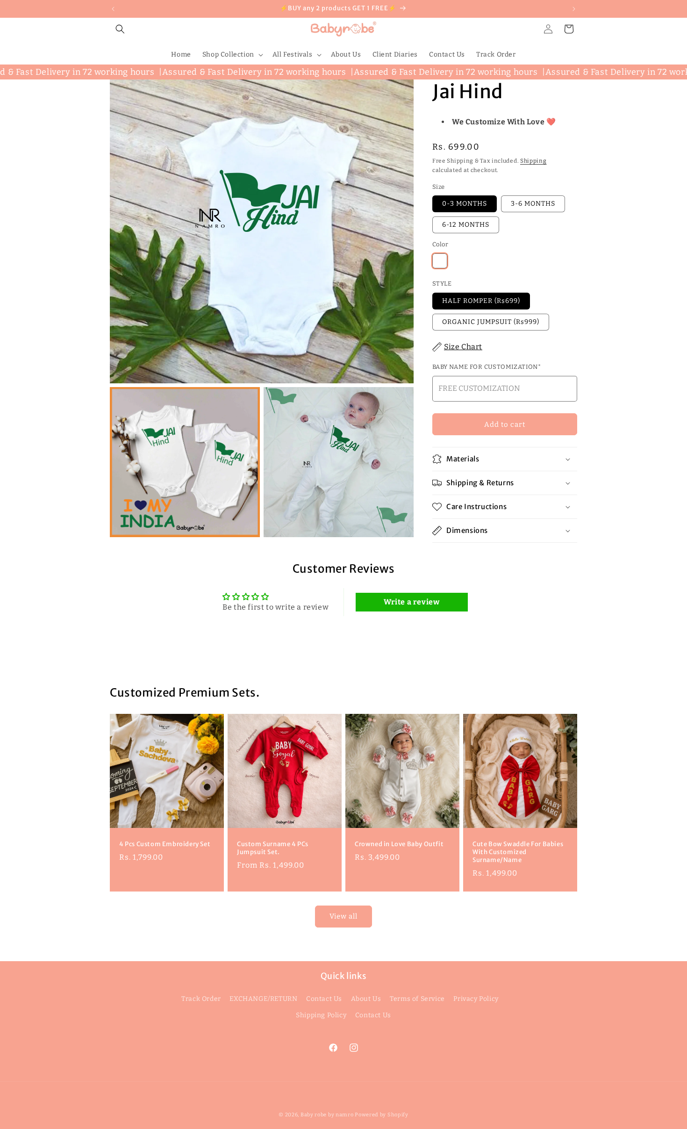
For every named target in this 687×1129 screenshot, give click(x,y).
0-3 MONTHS (464, 204)
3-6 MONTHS (533, 204)
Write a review (411, 601)
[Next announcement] (574, 9)
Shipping (533, 161)
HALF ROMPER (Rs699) (481, 301)
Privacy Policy (475, 999)
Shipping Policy (321, 1015)
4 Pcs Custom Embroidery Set (164, 844)
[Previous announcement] (113, 9)
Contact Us (324, 999)
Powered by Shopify (381, 1115)
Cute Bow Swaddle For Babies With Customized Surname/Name (517, 852)
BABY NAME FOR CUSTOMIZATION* (486, 366)
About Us (366, 999)
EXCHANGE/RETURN (263, 999)
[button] (120, 29)
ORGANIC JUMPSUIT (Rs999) (490, 322)
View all (343, 916)
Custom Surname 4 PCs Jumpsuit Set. (272, 848)
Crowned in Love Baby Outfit (399, 844)
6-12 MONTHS (465, 225)
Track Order (201, 999)
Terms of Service (417, 999)
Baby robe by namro (327, 1115)
